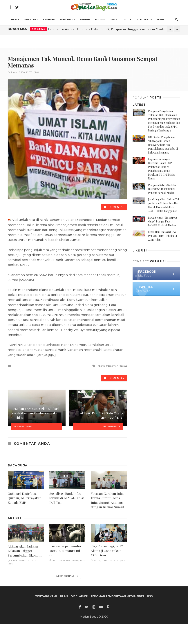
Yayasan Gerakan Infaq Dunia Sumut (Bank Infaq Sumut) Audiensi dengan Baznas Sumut (107, 500)
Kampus (85, 19)
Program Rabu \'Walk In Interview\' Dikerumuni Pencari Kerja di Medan (162, 189)
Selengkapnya (65, 575)
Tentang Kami (46, 596)
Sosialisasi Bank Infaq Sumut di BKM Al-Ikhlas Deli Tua (66, 497)
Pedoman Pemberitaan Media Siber (117, 596)
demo (124, 365)
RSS (150, 596)
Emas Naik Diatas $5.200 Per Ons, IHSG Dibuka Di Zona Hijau (162, 235)
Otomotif (144, 19)
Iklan (63, 596)
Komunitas (67, 19)
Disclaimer (79, 596)
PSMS (113, 19)
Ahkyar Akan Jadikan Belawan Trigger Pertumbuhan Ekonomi (25, 550)
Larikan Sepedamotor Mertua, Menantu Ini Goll (65, 550)
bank (102, 365)
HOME (15, 19)
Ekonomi (49, 19)
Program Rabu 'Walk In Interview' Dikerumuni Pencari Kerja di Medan (99, 29)
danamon (113, 365)
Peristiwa (31, 19)
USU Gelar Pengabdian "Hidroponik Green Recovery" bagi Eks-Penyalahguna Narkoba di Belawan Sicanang (163, 144)
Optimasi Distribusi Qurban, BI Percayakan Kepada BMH (24, 497)
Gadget (127, 19)
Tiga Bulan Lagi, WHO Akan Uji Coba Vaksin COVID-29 (107, 550)
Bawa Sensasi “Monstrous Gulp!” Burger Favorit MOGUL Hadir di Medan (162, 221)
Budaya (100, 19)
